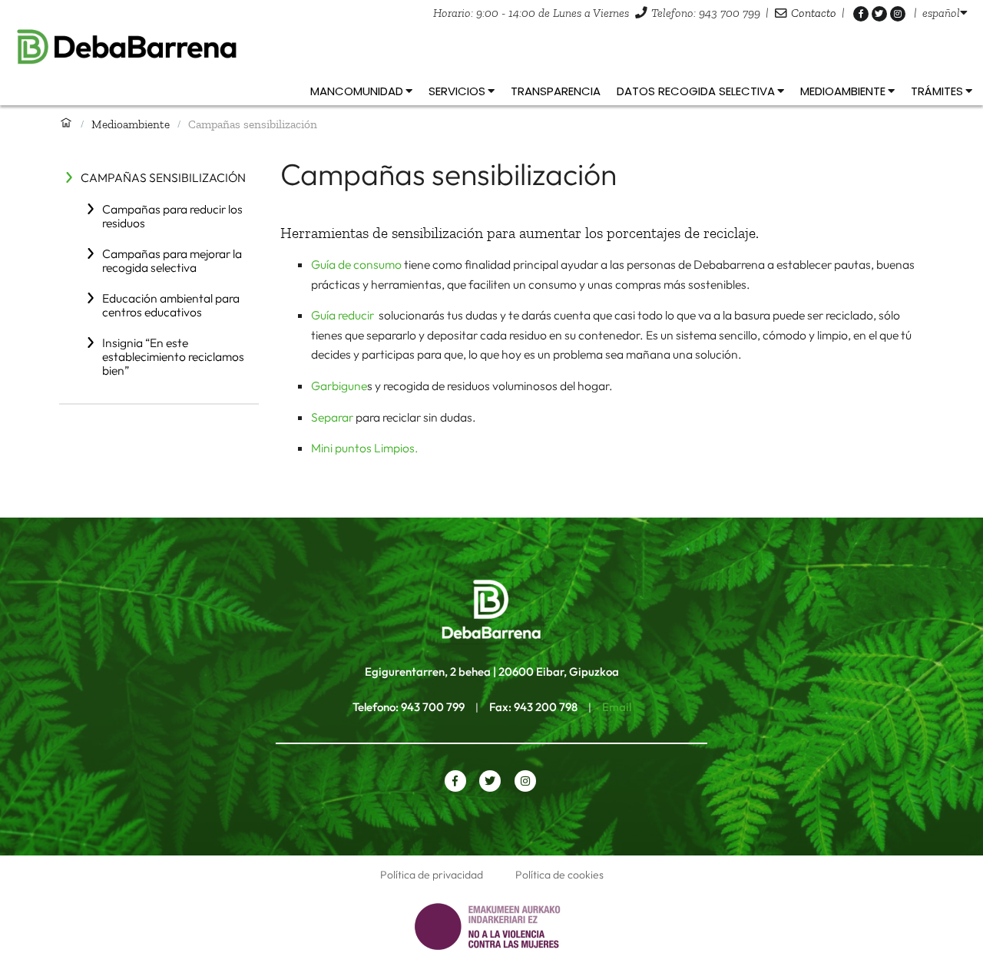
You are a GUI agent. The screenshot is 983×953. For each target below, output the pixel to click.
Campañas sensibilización (163, 177)
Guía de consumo (356, 264)
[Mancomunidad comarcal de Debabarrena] (491, 47)
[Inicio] (66, 123)
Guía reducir (343, 315)
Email (616, 707)
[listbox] (945, 12)
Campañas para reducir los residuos (172, 215)
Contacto (813, 12)
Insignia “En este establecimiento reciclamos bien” (173, 356)
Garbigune (339, 385)
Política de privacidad (431, 875)
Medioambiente (130, 124)
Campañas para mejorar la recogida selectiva (172, 260)
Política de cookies (559, 875)
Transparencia (556, 91)
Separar (332, 417)
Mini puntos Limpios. (365, 447)
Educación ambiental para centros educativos (171, 304)
